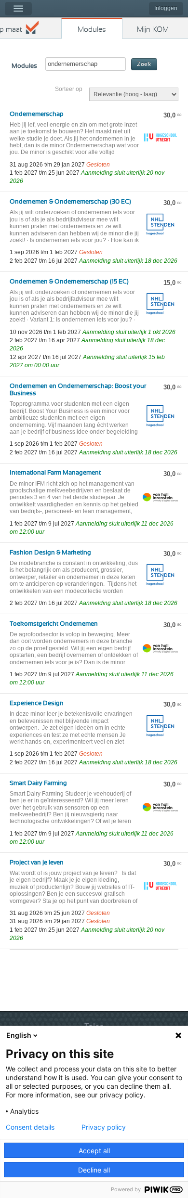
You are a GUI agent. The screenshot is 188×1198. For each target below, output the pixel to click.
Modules (92, 29)
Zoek (144, 64)
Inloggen (165, 8)
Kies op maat (11, 29)
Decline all (94, 1170)
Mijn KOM (153, 29)
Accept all (94, 1150)
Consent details (30, 1127)
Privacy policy (103, 1127)
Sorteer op (68, 89)
